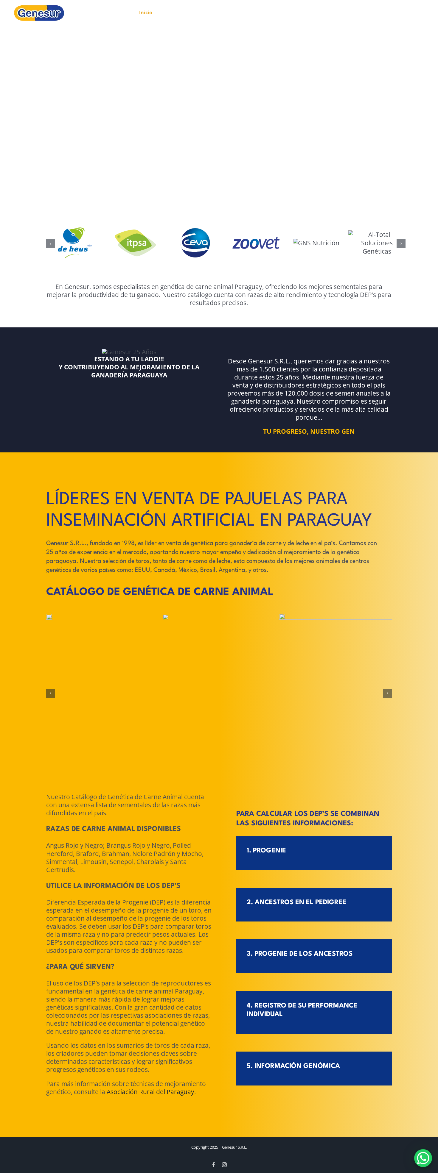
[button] (50, 243)
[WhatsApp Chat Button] (423, 1158)
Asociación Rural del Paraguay (150, 1092)
